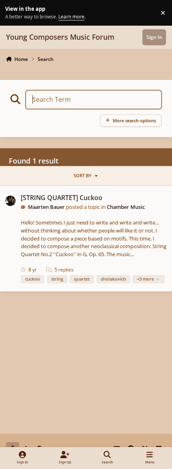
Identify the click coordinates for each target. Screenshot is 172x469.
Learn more (14, 12)
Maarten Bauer (46, 206)
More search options (134, 120)
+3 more (145, 279)
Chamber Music (126, 206)
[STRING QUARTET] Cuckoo (61, 197)
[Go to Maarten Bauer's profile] (10, 201)
